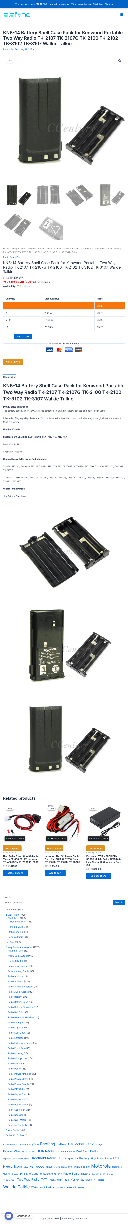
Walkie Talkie (16, 1186)
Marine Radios (60, 1167)
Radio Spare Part (46, 248)
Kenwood (36, 1166)
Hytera (8, 1166)
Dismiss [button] (109, 4)
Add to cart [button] (55, 873)
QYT (60, 1174)
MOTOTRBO (117, 1167)
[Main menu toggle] (122, 14)
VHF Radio (99, 1180)
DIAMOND (30, 1151)
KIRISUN (49, 1167)
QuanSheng (50, 1173)
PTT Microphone (31, 1173)
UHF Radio (63, 1179)
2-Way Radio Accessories (23, 248)
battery (62, 1144)
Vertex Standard (81, 1179)
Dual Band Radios (87, 1151)
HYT (116, 1158)
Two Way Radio (28, 1179)
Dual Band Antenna (65, 1151)
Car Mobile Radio (81, 1144)
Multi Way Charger (11, 1174)
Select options (15, 873)
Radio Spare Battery (76, 1173)
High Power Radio (101, 1158)
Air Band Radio (10, 1144)
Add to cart (23, 336)
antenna (24, 1144)
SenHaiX (95, 1174)
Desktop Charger (13, 1151)
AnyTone (34, 1144)
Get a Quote (13, 361)
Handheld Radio (43, 1158)
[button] (120, 61)
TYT (44, 1179)
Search (6, 897)
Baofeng (47, 1144)
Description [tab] (9, 377)
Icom (18, 1166)
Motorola (101, 1166)
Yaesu (71, 1187)
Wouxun (60, 1187)
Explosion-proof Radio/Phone (16, 1158)
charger (99, 1144)
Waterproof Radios (42, 1187)
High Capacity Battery (73, 1158)
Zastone (80, 1188)
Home (6, 248)
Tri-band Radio (9, 1180)
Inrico (25, 1167)
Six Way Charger (106, 1174)
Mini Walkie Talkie (79, 1166)
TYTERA (52, 1180)
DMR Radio (45, 1151)
